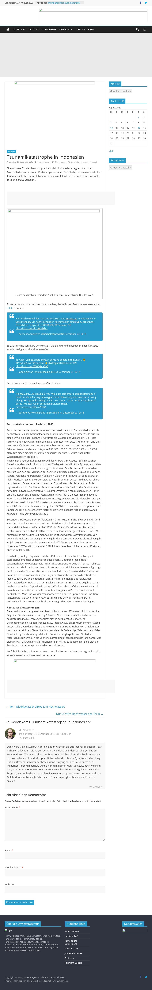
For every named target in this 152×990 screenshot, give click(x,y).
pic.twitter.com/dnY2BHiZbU (32, 328)
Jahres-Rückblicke (73, 953)
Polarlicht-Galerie (73, 962)
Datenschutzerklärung (42, 29)
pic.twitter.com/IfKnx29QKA (31, 407)
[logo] (8, 930)
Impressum (19, 29)
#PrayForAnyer (24, 363)
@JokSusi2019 (69, 363)
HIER (9, 308)
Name (9, 850)
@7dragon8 (54, 363)
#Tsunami (61, 325)
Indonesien (75, 162)
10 (111, 127)
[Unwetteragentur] (8, 29)
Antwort (97, 787)
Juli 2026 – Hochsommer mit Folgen (65, 1)
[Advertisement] (76, 55)
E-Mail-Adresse (14, 867)
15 (139, 127)
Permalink (28, 737)
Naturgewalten (85, 29)
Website (9, 884)
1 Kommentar (60, 162)
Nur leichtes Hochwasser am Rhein (79, 714)
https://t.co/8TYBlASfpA (43, 325)
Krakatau (84, 162)
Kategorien (65, 29)
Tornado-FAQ (71, 948)
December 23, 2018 (75, 334)
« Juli (111, 150)
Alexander (28, 730)
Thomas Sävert (44, 162)
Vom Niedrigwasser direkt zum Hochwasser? (35, 706)
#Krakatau (71, 318)
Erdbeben (70, 958)
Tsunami (93, 162)
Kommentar (12, 807)
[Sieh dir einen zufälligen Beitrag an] (144, 29)
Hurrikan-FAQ (71, 936)
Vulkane (11, 151)
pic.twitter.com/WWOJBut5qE (32, 366)
